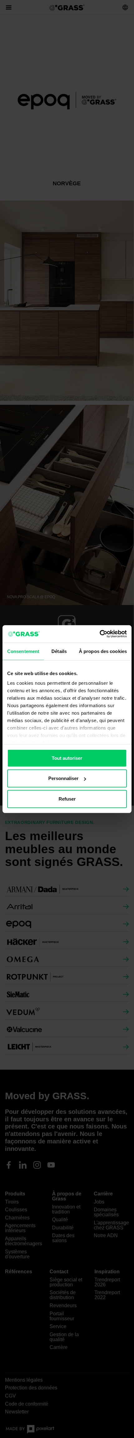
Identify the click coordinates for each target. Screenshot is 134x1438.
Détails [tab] (59, 651)
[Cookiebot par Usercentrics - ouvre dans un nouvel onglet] (99, 634)
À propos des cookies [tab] (103, 651)
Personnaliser (63, 778)
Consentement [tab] (23, 651)
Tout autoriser (67, 757)
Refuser (67, 798)
